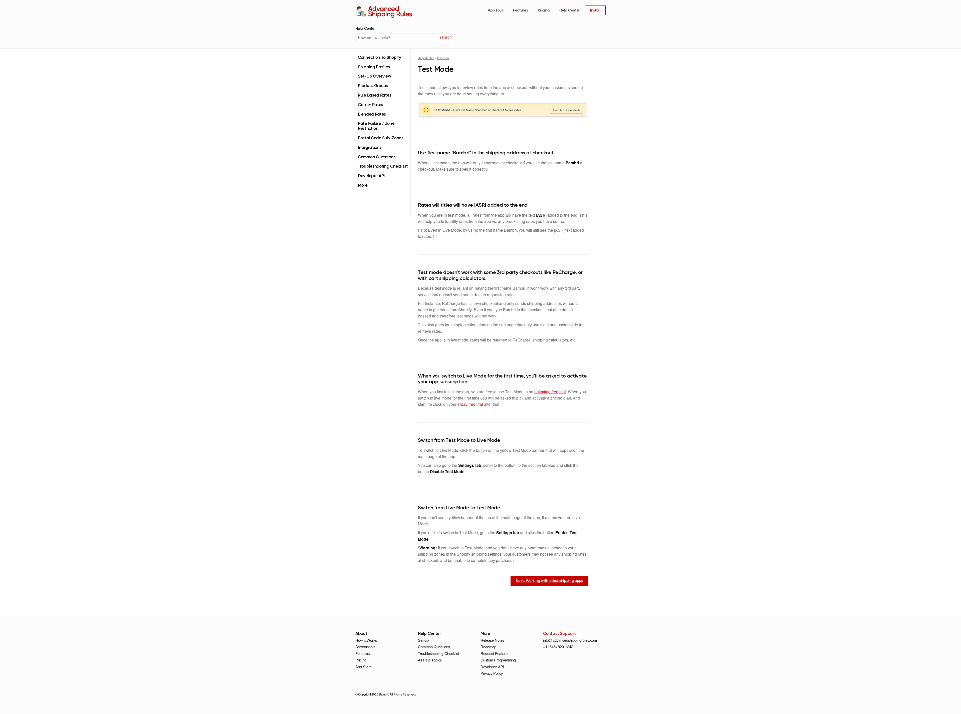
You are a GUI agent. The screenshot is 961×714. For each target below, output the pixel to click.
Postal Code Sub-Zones (380, 138)
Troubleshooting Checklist (383, 166)
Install (595, 10)
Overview (443, 58)
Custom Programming (498, 659)
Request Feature (494, 653)
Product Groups (373, 86)
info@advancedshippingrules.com (570, 640)
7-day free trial (470, 404)
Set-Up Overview (374, 76)
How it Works (366, 640)
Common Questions (376, 157)
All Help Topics (430, 659)
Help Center (569, 10)
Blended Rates (372, 114)
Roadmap (488, 646)
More (363, 185)
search (445, 37)
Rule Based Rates (374, 95)
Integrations (369, 148)
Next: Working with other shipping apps (549, 581)
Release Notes (492, 640)
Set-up (423, 640)
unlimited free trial (550, 391)
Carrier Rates (370, 105)
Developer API (371, 176)
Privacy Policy (491, 673)
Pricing (543, 10)
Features (520, 10)
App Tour (495, 10)
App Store (363, 666)
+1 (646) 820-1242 (558, 646)
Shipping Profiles (374, 67)
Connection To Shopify (379, 58)
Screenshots (365, 646)
